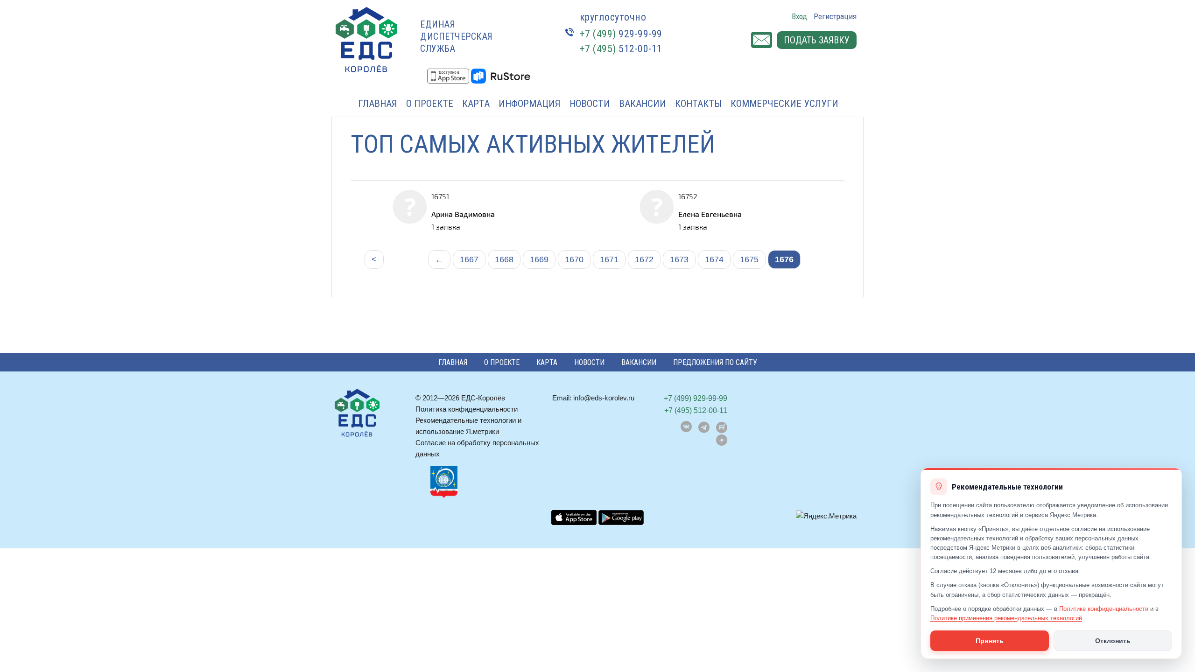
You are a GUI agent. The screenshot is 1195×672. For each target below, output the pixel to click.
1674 (714, 259)
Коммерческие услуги (784, 103)
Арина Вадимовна (463, 214)
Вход (799, 16)
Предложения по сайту (715, 362)
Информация (530, 103)
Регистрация (835, 16)
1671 (609, 259)
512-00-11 (621, 48)
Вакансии (642, 103)
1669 (539, 259)
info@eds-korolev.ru (603, 398)
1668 (504, 259)
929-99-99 (621, 33)
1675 (749, 259)
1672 (644, 259)
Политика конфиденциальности (466, 409)
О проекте (429, 103)
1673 (679, 259)
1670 (574, 259)
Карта (476, 103)
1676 (784, 259)
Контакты (698, 103)
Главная (377, 103)
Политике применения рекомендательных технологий (1006, 618)
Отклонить (1113, 640)
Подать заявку (817, 40)
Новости (589, 103)
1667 (469, 259)
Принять (990, 640)
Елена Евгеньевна (710, 214)
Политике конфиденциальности (1103, 608)
